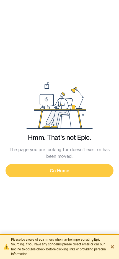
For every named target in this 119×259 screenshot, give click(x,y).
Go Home (59, 170)
